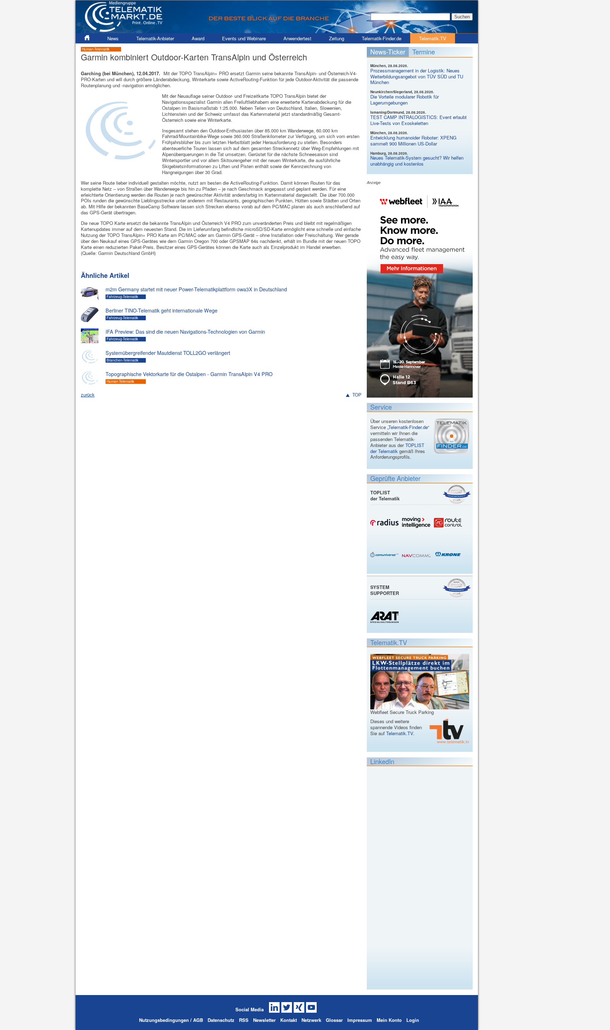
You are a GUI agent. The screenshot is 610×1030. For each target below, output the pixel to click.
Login (412, 1020)
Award (198, 38)
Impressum (359, 1020)
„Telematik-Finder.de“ (408, 427)
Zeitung (336, 38)
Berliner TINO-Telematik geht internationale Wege (161, 310)
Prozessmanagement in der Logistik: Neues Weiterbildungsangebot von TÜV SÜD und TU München (416, 76)
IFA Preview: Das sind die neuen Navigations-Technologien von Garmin (185, 331)
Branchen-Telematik (122, 360)
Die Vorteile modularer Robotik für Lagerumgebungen (404, 99)
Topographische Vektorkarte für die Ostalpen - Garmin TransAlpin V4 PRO (189, 373)
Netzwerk (311, 1020)
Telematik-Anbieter (155, 38)
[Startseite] (277, 30)
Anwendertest (297, 38)
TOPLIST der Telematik (397, 448)
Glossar (334, 1020)
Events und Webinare (244, 38)
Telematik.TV (432, 38)
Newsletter (264, 1020)
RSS (244, 1020)
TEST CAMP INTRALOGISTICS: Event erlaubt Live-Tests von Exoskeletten (418, 120)
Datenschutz (221, 1020)
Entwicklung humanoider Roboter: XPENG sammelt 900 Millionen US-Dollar (413, 140)
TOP (356, 395)
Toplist (457, 494)
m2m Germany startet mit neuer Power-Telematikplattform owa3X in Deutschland (196, 289)
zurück (88, 394)
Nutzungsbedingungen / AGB (171, 1020)
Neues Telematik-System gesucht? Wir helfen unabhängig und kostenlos (417, 160)
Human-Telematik (95, 49)
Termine (423, 51)
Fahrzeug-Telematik (122, 296)
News (113, 38)
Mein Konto (389, 1020)
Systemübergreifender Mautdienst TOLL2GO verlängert (168, 352)
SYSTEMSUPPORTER (384, 590)
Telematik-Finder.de (381, 38)
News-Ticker (387, 51)
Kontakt (288, 1020)
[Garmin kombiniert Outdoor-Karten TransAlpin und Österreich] (120, 167)
